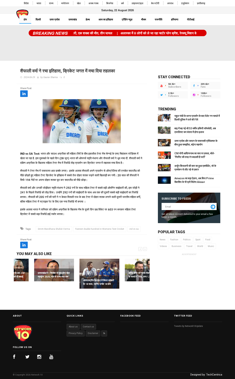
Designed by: (206, 374)
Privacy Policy (76, 333)
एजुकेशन (185, 3)
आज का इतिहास (106, 19)
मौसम (143, 19)
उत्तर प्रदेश (55, 19)
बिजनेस (109, 3)
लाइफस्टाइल (137, 3)
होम (25, 19)
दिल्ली (38, 19)
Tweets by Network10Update (188, 326)
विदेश (26, 3)
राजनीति (158, 19)
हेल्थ (88, 19)
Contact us (88, 326)
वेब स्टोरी (155, 3)
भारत (39, 3)
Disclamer (93, 333)
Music (211, 246)
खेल (79, 3)
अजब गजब (93, 3)
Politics (187, 239)
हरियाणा (174, 19)
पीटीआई (190, 19)
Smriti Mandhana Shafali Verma (54, 229)
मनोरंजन (65, 3)
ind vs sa (134, 229)
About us (73, 326)
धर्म (122, 3)
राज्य (51, 3)
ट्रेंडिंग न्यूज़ (127, 19)
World (200, 246)
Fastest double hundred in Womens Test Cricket (99, 229)
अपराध (170, 3)
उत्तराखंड (72, 19)
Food (207, 239)
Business (176, 246)
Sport (197, 239)
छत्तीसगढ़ (201, 3)
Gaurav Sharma (50, 77)
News (162, 239)
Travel (189, 246)
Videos (163, 246)
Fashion (174, 239)
